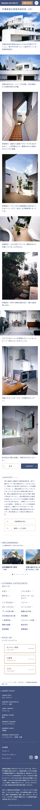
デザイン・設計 (10, 703)
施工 (8, 716)
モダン (4, 591)
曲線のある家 (26, 611)
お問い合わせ (27, 3)
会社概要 (5, 747)
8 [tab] (27, 574)
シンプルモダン (8, 602)
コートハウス (26, 607)
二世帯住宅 (6, 620)
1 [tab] (12, 574)
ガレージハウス (8, 607)
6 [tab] (23, 574)
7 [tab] (25, 574)
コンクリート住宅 (27, 620)
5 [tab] (21, 574)
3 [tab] (16, 574)
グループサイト (7, 696)
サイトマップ (6, 758)
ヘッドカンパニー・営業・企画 (12, 736)
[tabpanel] (14, 560)
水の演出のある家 (8, 616)
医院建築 (5, 629)
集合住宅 (21, 682)
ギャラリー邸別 (12, 682)
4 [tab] (18, 574)
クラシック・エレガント (27, 596)
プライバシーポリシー (9, 754)
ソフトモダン (26, 591)
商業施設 (24, 629)
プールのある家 (8, 611)
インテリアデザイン (8, 723)
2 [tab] (14, 574)
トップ (3, 682)
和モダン (5, 595)
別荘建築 (24, 616)
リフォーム (7, 709)
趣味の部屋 (6, 624)
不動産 (8, 729)
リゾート (24, 602)
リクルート (5, 751)
